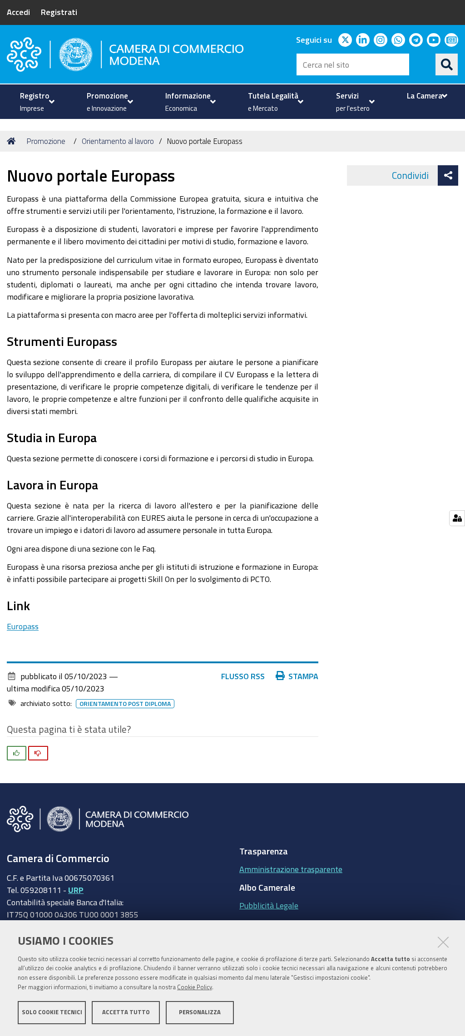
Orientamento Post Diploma (125, 704)
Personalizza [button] (200, 1012)
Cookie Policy (194, 987)
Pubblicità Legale (268, 905)
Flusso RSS (243, 676)
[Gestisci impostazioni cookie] (457, 518)
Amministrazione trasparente (290, 869)
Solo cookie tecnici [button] (52, 1012)
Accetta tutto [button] (126, 1012)
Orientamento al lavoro (118, 141)
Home (13, 141)
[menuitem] (36, 101)
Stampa (303, 676)
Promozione (45, 141)
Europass (23, 626)
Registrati (59, 12)
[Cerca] (446, 64)
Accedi (18, 12)
